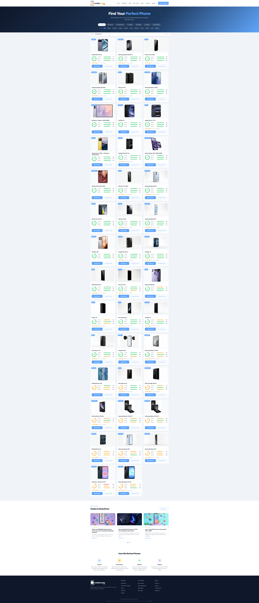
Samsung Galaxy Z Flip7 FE (125, 416)
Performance (121, 24)
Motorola (136, 28)
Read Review (97, 66)
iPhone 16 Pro (122, 87)
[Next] (168, 526)
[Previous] (90, 526)
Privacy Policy (158, 588)
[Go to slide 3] (130, 542)
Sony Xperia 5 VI (122, 383)
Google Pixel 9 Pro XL (124, 153)
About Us (157, 583)
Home (118, 3)
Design (148, 24)
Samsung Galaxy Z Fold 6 (151, 350)
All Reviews (124, 3)
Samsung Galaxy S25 (150, 219)
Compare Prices (108, 66)
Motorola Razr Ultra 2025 (98, 186)
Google (153, 3)
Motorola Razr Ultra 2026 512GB (153, 153)
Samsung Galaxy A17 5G (124, 482)
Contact (157, 585)
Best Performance (142, 585)
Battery (130, 24)
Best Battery (141, 588)
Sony (131, 28)
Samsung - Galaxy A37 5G (98, 482)
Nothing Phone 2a (96, 449)
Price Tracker (136, 3)
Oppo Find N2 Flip (149, 284)
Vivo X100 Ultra (122, 317)
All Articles (163, 508)
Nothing (156, 28)
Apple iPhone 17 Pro (150, 120)
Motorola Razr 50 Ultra (98, 416)
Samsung (147, 3)
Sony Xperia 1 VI (96, 350)
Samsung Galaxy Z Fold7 (151, 87)
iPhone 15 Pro (122, 284)
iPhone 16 (94, 317)
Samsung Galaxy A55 (124, 449)
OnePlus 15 (121, 120)
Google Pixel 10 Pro (97, 54)
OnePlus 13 (148, 252)
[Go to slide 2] (129, 542)
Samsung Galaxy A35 (150, 449)
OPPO (147, 28)
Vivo (152, 28)
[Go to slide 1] (128, 542)
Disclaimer (157, 590)
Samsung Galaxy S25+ (151, 186)
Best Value (157, 24)
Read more (94, 538)
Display (139, 24)
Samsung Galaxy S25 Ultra (99, 87)
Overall (102, 24)
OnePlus (126, 28)
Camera (111, 24)
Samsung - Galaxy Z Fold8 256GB (100, 120)
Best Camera (141, 583)
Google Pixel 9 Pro (123, 252)
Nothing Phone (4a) (97, 383)
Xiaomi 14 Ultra (122, 219)
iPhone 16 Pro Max (150, 54)
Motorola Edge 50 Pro (150, 383)
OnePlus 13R (95, 252)
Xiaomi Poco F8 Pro (97, 219)
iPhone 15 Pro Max (123, 186)
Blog (130, 3)
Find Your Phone (163, 3)
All (104, 28)
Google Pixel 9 (122, 350)
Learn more (150, 600)
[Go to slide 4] (131, 542)
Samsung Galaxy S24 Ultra (125, 54)
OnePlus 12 (148, 317)
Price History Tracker (125, 585)
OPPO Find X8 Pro (96, 284)
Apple (142, 3)
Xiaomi (142, 28)
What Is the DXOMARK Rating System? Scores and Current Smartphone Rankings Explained (103, 531)
